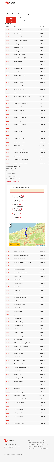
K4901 (7, 40)
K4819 (7, 311)
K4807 (7, 131)
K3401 (7, 86)
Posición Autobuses (14, 244)
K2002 (7, 269)
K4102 (7, 51)
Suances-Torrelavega (11, 173)
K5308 (7, 68)
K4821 (7, 276)
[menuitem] (34, 443)
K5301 (7, 75)
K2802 (7, 258)
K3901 (7, 395)
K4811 (7, 336)
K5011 (7, 381)
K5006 (7, 402)
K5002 (7, 420)
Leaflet (37, 245)
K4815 (7, 301)
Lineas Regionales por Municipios (14, 7)
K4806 (7, 135)
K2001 (7, 265)
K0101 (7, 286)
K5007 (7, 413)
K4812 (7, 332)
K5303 (7, 79)
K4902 (7, 37)
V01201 (8, 392)
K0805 (7, 343)
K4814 (7, 290)
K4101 (7, 54)
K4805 (7, 121)
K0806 (7, 360)
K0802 (7, 353)
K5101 (7, 339)
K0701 (7, 33)
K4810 (7, 329)
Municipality (20, 17)
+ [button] (10, 224)
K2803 (7, 262)
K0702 (7, 30)
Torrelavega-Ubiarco (11, 171)
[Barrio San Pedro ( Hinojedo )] (26, 231)
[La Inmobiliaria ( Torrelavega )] (26, 238)
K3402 (7, 93)
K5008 (7, 409)
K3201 (7, 318)
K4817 (7, 308)
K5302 (7, 82)
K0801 (7, 357)
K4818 (7, 304)
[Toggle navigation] (48, 3)
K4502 (7, 61)
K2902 (7, 124)
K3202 (7, 322)
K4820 (7, 279)
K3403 (7, 96)
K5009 (7, 416)
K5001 (7, 423)
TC (5, 7)
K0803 (7, 350)
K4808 (7, 142)
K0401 (7, 378)
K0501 (7, 163)
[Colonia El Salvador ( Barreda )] (26, 237)
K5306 (7, 107)
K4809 (7, 138)
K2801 (7, 255)
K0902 (7, 156)
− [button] (10, 226)
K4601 (7, 371)
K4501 (7, 65)
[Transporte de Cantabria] (10, 3)
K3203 (7, 325)
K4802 (7, 114)
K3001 (7, 72)
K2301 (7, 367)
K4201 (7, 364)
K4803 (7, 110)
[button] (21, 196)
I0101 (7, 315)
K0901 (7, 159)
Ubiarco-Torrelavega (11, 168)
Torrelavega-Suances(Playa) (13, 181)
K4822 (7, 283)
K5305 (7, 89)
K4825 (7, 251)
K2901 (7, 117)
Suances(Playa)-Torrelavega (13, 178)
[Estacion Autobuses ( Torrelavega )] (26, 239)
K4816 (7, 297)
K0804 (7, 346)
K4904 (7, 44)
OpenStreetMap (42, 245)
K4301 (7, 272)
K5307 (7, 100)
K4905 (7, 47)
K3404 (7, 103)
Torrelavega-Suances (11, 176)
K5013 (7, 388)
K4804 (7, 128)
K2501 (7, 145)
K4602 (7, 374)
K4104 (7, 58)
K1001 (7, 152)
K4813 (7, 294)
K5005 (7, 406)
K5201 (7, 149)
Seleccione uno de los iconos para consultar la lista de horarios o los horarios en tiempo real (27, 190)
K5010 (7, 385)
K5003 (7, 399)
